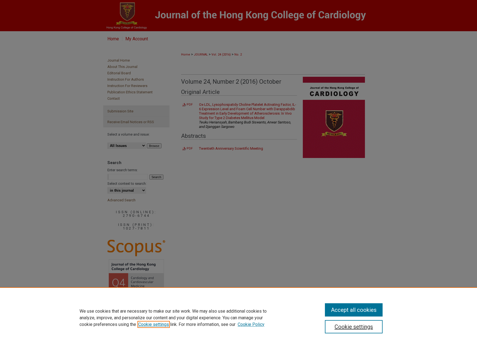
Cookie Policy (251, 324)
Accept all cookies (354, 310)
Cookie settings (153, 324)
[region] (238, 317)
